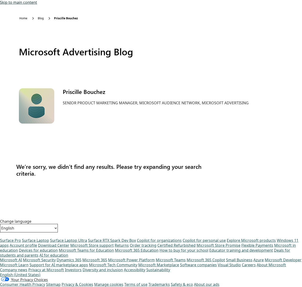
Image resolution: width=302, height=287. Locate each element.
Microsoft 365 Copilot (206, 260)
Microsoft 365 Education (137, 250)
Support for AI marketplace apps (58, 264)
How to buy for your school (183, 250)
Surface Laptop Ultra (68, 240)
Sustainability (158, 269)
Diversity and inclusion (103, 269)
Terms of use (135, 284)
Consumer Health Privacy (22, 284)
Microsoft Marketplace (158, 264)
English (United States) (20, 274)
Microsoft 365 (94, 260)
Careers (249, 264)
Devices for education (38, 250)
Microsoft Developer (283, 260)
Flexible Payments (257, 245)
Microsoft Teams (171, 260)
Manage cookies (108, 284)
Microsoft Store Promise (218, 245)
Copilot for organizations (159, 240)
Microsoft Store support (92, 245)
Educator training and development (241, 250)
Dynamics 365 (69, 260)
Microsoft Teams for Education (86, 250)
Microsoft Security (39, 260)
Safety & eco (182, 284)
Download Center (53, 245)
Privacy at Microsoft (46, 269)
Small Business (239, 260)
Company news (13, 269)
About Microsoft (271, 264)
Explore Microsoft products (251, 240)
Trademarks (159, 284)
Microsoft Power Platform (131, 260)
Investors (73, 269)
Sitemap (53, 284)
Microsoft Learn (14, 264)
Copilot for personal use (204, 240)
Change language (15, 221)
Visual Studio (229, 264)
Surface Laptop (35, 240)
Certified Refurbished (176, 245)
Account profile (23, 245)
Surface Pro (10, 240)
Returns (122, 245)
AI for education (53, 255)
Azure (258, 260)
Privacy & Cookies (77, 284)
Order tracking (143, 245)
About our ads (206, 284)
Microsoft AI (11, 260)
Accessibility (134, 269)
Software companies (198, 264)
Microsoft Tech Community (113, 264)
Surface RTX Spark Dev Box (112, 240)
